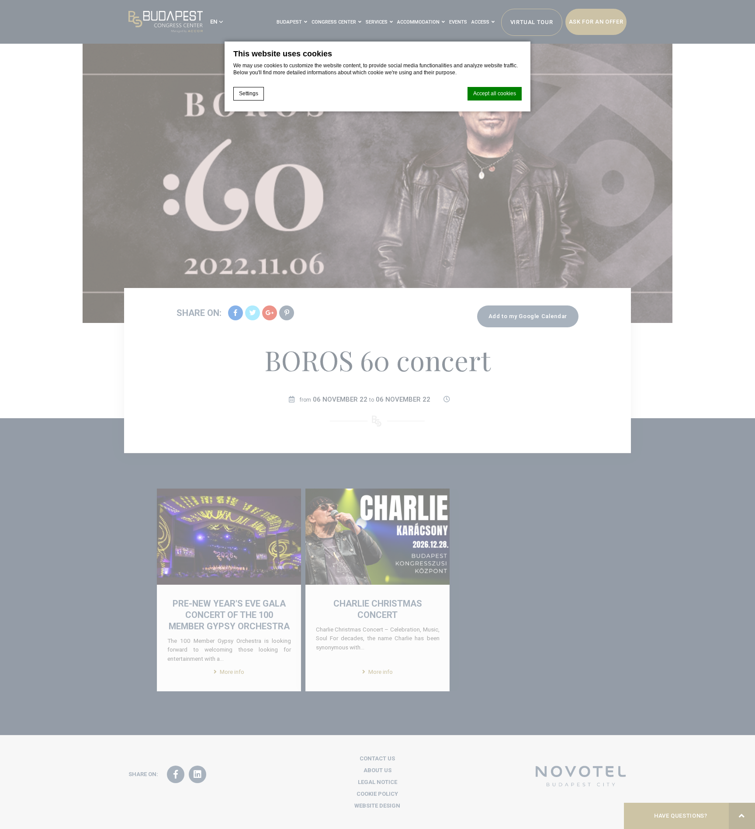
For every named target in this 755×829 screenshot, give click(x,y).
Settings (248, 93)
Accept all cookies (494, 93)
